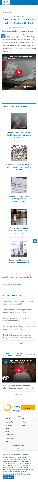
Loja (23, 425)
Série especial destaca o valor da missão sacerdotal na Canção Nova (18, 302)
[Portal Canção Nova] (6, 2)
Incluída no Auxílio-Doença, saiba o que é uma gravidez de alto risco (19, 327)
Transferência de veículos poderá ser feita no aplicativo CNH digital (17, 311)
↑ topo (19, 416)
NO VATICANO (7, 355)
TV (23, 419)
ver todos (19, 395)
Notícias (5, 12)
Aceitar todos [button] (8, 477)
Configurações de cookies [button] (11, 474)
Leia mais (24, 471)
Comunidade (9, 438)
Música (8, 428)
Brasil (11, 12)
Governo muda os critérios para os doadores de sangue (16, 319)
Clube (7, 431)
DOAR (18, 448)
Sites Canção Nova (35, 3)
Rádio (24, 422)
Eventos (8, 419)
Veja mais (19, 344)
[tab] (7, 354)
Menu (32, 3)
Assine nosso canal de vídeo (11, 285)
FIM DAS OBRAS (19, 355)
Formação (9, 422)
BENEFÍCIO (30, 355)
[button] (3, 36)
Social (7, 441)
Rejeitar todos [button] (26, 474)
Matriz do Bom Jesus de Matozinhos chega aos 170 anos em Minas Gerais (17, 336)
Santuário (9, 435)
